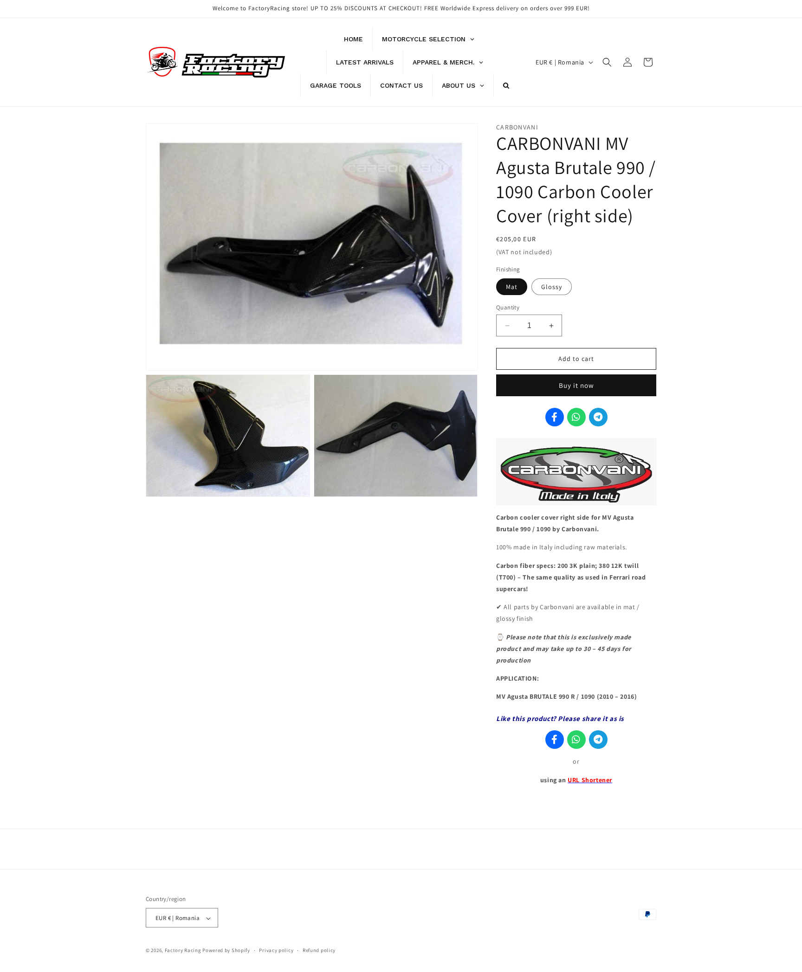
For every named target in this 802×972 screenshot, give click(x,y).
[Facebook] (554, 417)
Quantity (507, 307)
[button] (607, 62)
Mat (511, 287)
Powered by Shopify (226, 950)
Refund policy (319, 950)
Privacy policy (276, 950)
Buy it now (576, 385)
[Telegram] (598, 417)
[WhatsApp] (576, 417)
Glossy (551, 287)
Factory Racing (183, 950)
